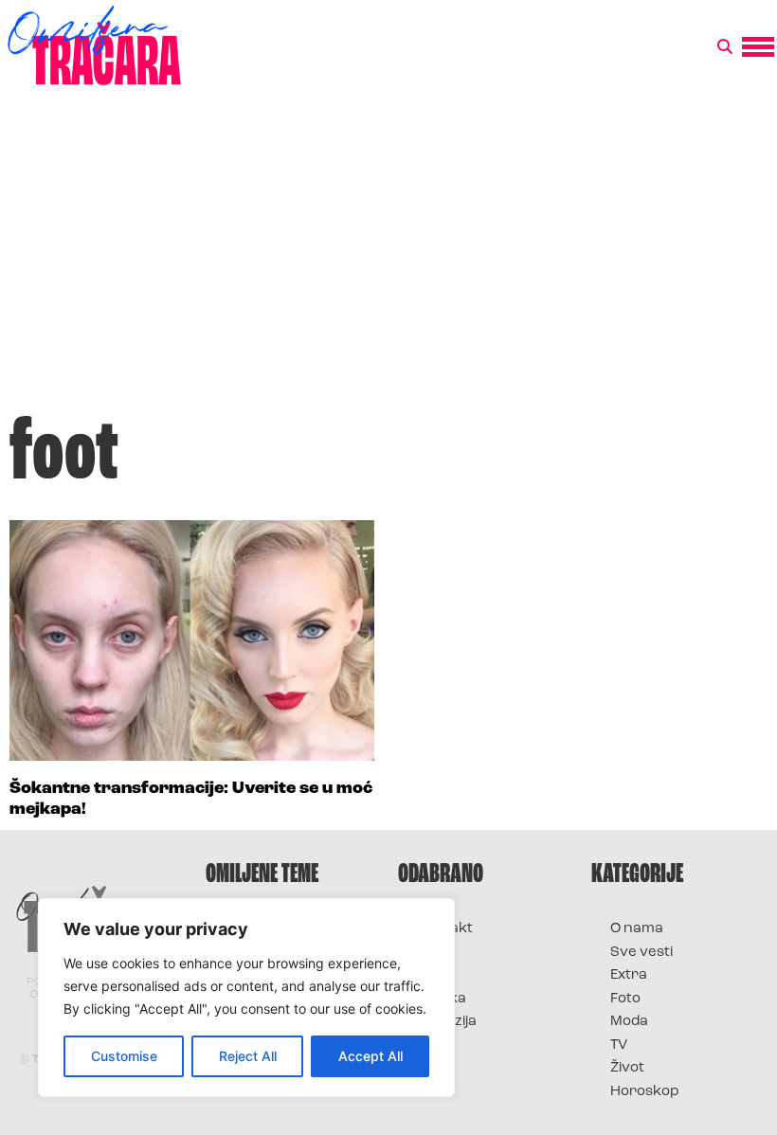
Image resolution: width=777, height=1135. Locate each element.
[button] (725, 47)
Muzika (441, 999)
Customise (124, 1056)
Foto (432, 975)
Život (627, 1068)
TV (618, 1045)
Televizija (447, 1022)
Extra (628, 975)
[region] (246, 997)
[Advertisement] (388, 259)
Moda (629, 1022)
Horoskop (644, 1092)
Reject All (248, 1056)
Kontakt (445, 929)
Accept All (370, 1056)
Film (430, 953)
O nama (636, 929)
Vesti (433, 1045)
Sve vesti (641, 953)
